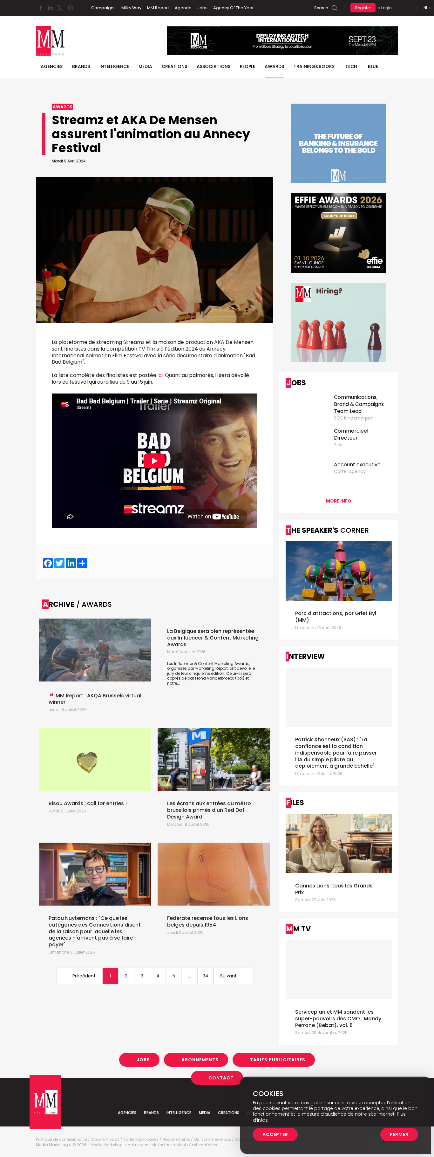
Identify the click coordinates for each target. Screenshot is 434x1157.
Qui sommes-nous (212, 1139)
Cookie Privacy (105, 1139)
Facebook (40, 8)
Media (145, 66)
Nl (426, 7)
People (247, 66)
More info (338, 501)
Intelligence (114, 66)
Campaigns (103, 8)
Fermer (399, 1134)
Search (321, 7)
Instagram (70, 8)
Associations (213, 66)
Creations (174, 66)
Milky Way (131, 8)
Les (170, 663)
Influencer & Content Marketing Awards (211, 663)
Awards (274, 66)
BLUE (373, 66)
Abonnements (200, 1060)
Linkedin (50, 8)
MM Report (158, 8)
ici (160, 375)
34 (205, 976)
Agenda (183, 8)
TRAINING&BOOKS (314, 66)
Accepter (275, 1134)
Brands (81, 66)
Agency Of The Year (233, 8)
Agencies (52, 66)
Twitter (59, 8)
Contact (221, 1078)
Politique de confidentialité (61, 1139)
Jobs (202, 8)
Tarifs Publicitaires (277, 1060)
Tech (351, 66)
